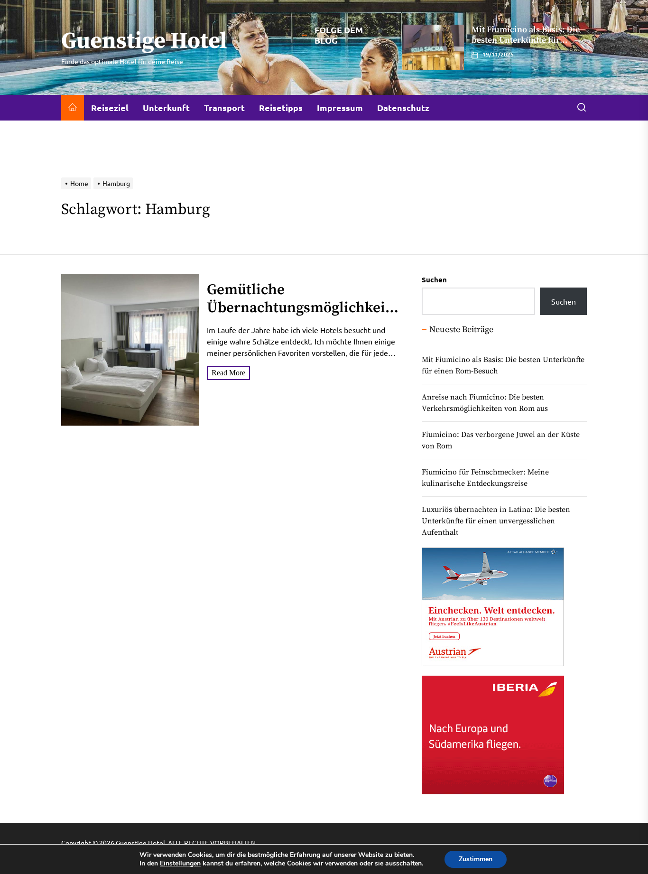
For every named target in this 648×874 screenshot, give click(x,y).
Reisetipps (281, 107)
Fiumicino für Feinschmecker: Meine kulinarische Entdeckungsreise (485, 477)
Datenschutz (403, 107)
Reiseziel (110, 107)
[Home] (72, 108)
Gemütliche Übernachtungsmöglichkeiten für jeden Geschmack (302, 307)
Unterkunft (166, 107)
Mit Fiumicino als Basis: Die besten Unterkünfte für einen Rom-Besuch (503, 365)
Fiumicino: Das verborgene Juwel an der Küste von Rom (501, 440)
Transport (224, 107)
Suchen (434, 279)
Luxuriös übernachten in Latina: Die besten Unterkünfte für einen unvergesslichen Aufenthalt (525, 45)
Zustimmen (475, 859)
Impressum (340, 107)
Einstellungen (180, 863)
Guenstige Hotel (144, 42)
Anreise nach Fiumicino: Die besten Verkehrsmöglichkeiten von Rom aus (485, 402)
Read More (228, 373)
